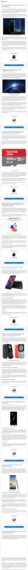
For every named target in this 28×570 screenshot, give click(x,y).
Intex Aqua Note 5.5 (14, 557)
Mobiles (8, 336)
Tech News (8, 72)
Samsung (8, 467)
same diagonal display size (6, 44)
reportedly (16, 503)
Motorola (8, 268)
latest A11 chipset (15, 237)
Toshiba (19, 73)
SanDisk (10, 172)
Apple (7, 245)
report (4, 14)
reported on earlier (21, 299)
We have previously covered (17, 211)
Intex (17, 535)
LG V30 (18, 444)
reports (6, 102)
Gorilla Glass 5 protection (6, 433)
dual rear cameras (21, 293)
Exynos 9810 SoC (10, 38)
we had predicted (23, 270)
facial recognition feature (17, 242)
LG (7, 404)
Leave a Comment (4, 72)
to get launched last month (16, 337)
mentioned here (4, 437)
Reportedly (14, 430)
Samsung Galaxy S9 (7, 41)
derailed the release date (18, 236)
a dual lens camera (18, 499)
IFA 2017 (15, 270)
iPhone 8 (8, 240)
